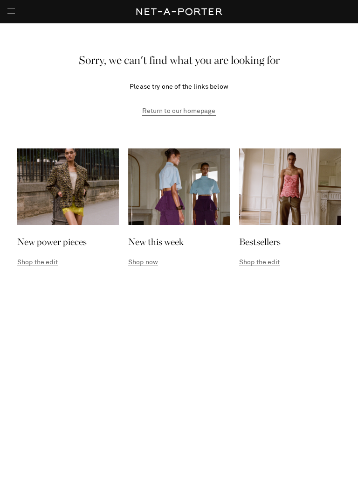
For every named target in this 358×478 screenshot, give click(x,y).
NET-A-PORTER (179, 11)
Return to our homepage (178, 111)
